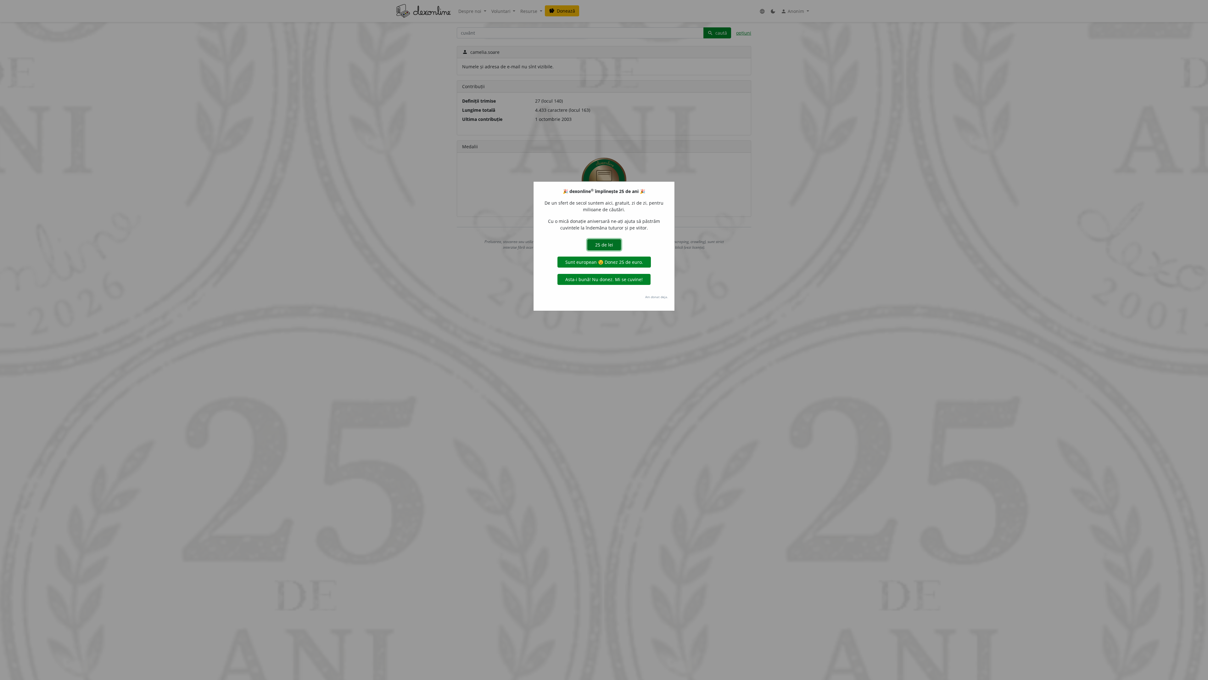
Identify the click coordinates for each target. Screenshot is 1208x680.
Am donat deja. (656, 297)
